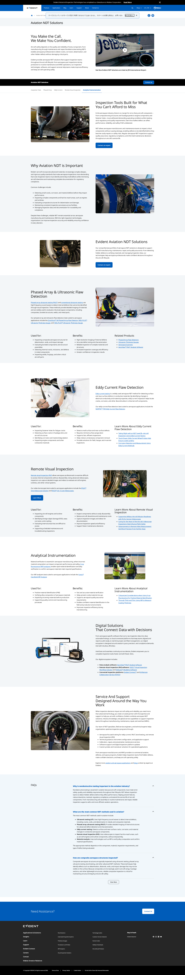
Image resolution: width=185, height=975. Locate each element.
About (87, 8)
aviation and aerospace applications (118, 763)
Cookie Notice (77, 970)
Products (46, 8)
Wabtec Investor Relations (32, 961)
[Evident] (32, 8)
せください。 (129, 15)
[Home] (32, 15)
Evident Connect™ (130, 672)
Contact (26, 957)
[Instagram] (156, 937)
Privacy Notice (66, 970)
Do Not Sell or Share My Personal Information (97, 970)
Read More (128, 2)
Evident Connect (29, 949)
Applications (56, 8)
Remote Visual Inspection (72, 90)
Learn (71, 8)
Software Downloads (97, 945)
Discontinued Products (98, 949)
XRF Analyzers (61, 949)
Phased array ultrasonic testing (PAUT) (44, 302)
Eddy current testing (103, 394)
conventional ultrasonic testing (72, 302)
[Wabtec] (157, 8)
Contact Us (95, 8)
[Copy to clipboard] (149, 15)
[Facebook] (153, 937)
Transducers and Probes (64, 945)
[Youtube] (161, 937)
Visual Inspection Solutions (64, 953)
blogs (136, 763)
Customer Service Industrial (99, 937)
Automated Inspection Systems (66, 937)
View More (113, 882)
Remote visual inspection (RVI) (41, 475)
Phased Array (47, 90)
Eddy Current (58, 90)
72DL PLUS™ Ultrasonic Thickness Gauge (68, 323)
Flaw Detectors (61, 933)
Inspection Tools (36, 90)
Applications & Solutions (32, 933)
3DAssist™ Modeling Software (126, 670)
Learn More (37, 498)
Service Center (96, 941)
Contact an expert (104, 145)
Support (79, 8)
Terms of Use (55, 970)
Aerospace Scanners (125, 345)
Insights (26, 937)
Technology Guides (97, 933)
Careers (26, 953)
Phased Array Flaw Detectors (128, 340)
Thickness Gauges (62, 941)
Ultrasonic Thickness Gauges (128, 342)
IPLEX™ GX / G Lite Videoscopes (63, 491)
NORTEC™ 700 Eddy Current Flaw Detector (110, 409)
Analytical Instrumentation (92, 90)
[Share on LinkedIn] (152, 15)
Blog (64, 8)
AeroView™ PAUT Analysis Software (130, 347)
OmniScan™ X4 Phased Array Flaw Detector (63, 320)
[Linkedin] (158, 937)
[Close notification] (160, 2)
